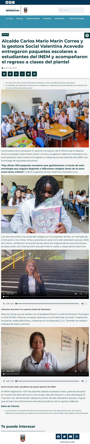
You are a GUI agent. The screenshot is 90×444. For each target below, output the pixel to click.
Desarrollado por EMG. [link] (67, 442)
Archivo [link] (5, 34)
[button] (4, 73)
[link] (87, 35)
